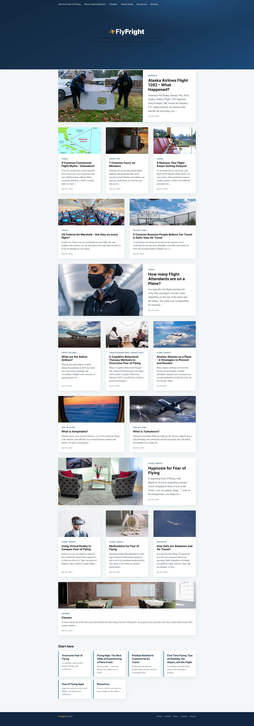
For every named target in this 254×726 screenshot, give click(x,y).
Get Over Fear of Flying (69, 4)
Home (159, 716)
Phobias (113, 4)
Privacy (193, 716)
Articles (154, 4)
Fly (62, 716)
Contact (184, 716)
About (175, 716)
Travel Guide (127, 4)
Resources (142, 4)
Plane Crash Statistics (95, 4)
